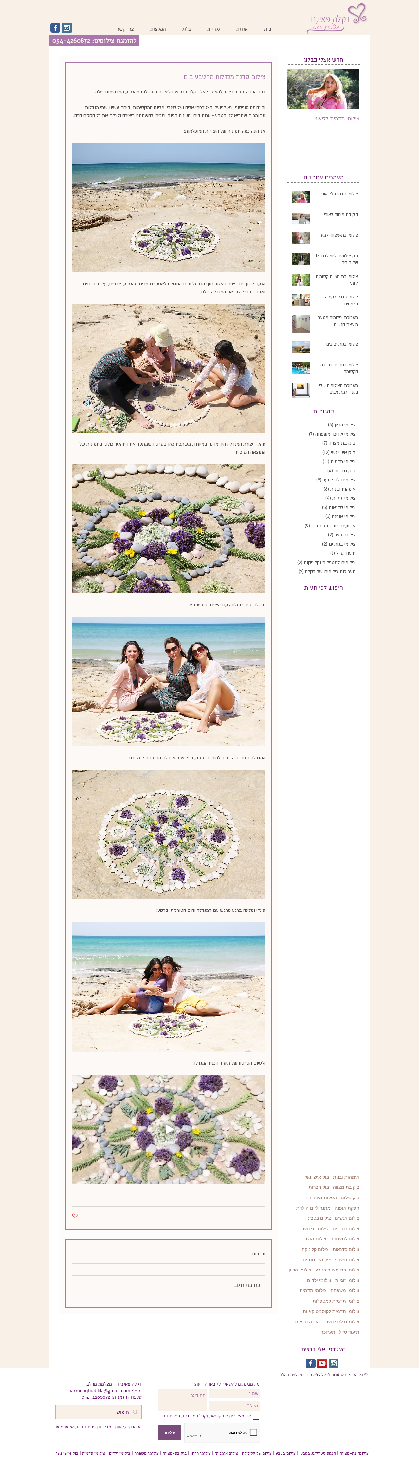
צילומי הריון (300, 1270)
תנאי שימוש (67, 1427)
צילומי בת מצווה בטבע (337, 1270)
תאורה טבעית (308, 1321)
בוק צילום (350, 1197)
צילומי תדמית (313, 1290)
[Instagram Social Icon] (67, 28)
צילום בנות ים (346, 1229)
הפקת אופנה (347, 1208)
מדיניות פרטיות (96, 1427)
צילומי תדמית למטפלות (336, 1301)
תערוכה (327, 1332)
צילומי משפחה (345, 1290)
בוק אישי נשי (317, 1177)
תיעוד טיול (349, 1332)
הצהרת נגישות (128, 1427)
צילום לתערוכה (344, 1239)
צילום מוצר (315, 1239)
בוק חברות (319, 1187)
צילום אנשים (347, 1218)
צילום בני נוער (315, 1229)
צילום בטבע (319, 1218)
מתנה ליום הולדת (313, 1208)
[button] (213, 29)
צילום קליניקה (315, 1249)
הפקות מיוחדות (321, 1197)
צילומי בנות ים (317, 1260)
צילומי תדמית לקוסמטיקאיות (331, 1311)
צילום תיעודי (347, 1260)
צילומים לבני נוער (342, 1321)
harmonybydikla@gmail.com (99, 1390)
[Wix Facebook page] (55, 28)
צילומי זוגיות (347, 1280)
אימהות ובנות (346, 1177)
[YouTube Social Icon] (322, 1363)
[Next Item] (298, 89)
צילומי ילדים (319, 1280)
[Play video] (168, 1129)
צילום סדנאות (346, 1249)
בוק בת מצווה (346, 1187)
